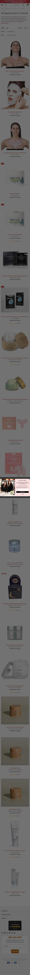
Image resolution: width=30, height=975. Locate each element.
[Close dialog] (29, 479)
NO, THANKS (22, 494)
